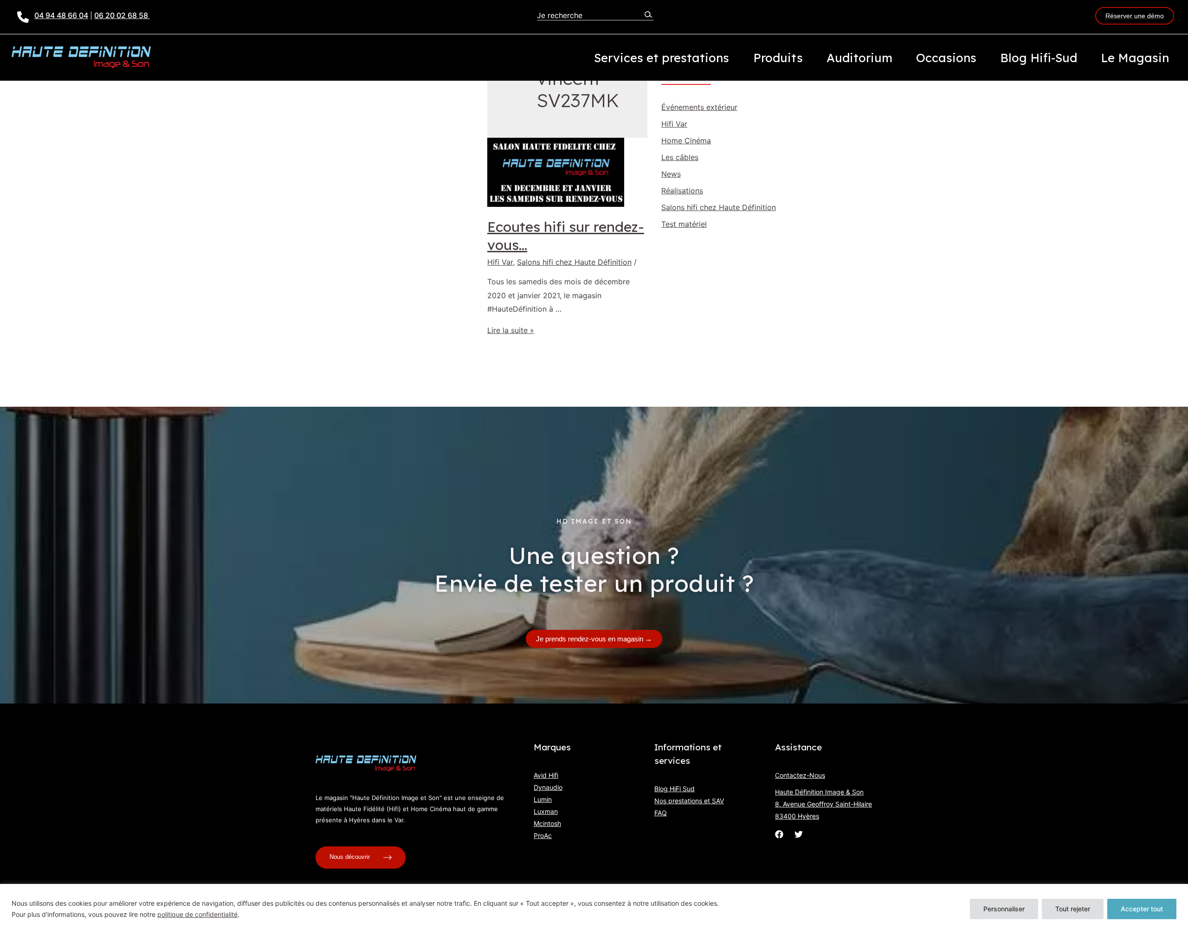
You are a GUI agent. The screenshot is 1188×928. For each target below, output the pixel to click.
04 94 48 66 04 (61, 15)
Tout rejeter (1072, 909)
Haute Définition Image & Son (819, 792)
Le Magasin (1135, 57)
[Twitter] (798, 834)
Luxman (546, 811)
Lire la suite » (510, 330)
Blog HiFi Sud (674, 789)
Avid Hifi (546, 775)
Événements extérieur (699, 107)
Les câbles (679, 157)
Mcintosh (547, 823)
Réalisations (682, 190)
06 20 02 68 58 (122, 15)
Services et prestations (661, 57)
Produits (778, 57)
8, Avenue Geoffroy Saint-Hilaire (823, 804)
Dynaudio (548, 787)
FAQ (660, 813)
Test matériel (684, 224)
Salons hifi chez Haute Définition (574, 262)
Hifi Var (500, 262)
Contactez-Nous (800, 775)
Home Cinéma (686, 140)
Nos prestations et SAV (689, 801)
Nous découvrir (350, 856)
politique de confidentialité (197, 914)
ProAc (543, 835)
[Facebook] (779, 834)
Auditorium (859, 57)
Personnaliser (1004, 909)
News (671, 174)
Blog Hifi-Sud (1038, 57)
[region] (594, 906)
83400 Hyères (797, 816)
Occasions (946, 57)
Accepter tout (1142, 909)
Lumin (543, 799)
